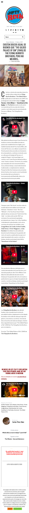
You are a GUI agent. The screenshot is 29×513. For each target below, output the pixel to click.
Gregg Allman (4, 408)
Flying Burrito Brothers (13, 406)
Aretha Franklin (5, 404)
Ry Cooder (19, 408)
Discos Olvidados (10, 42)
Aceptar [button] (10, 508)
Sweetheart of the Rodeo (7, 410)
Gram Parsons (22, 406)
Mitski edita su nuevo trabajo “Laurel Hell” (14, 431)
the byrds (16, 410)
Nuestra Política (17, 508)
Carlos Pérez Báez (15, 61)
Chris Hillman (13, 404)
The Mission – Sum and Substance (14, 438)
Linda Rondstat (12, 408)
